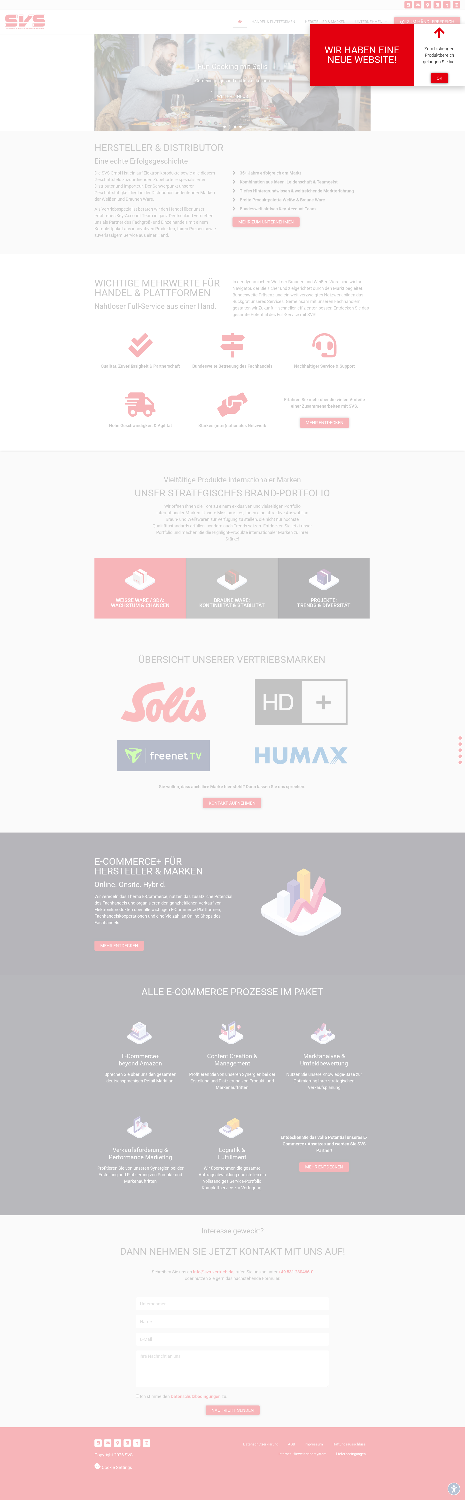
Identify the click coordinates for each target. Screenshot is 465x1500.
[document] (232, 750)
